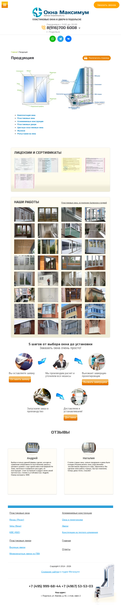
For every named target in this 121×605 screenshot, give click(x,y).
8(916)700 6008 (62, 28)
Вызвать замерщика (95, 382)
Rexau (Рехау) (16, 519)
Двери (65, 526)
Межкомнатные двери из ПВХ (24, 553)
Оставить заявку (19, 379)
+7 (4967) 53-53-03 (77, 586)
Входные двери (17, 547)
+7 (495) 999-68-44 (45, 586)
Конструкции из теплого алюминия (80, 532)
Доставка (70, 417)
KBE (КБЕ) (14, 532)
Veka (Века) (15, 526)
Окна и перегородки (72, 519)
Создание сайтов (50, 571)
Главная (14, 52)
